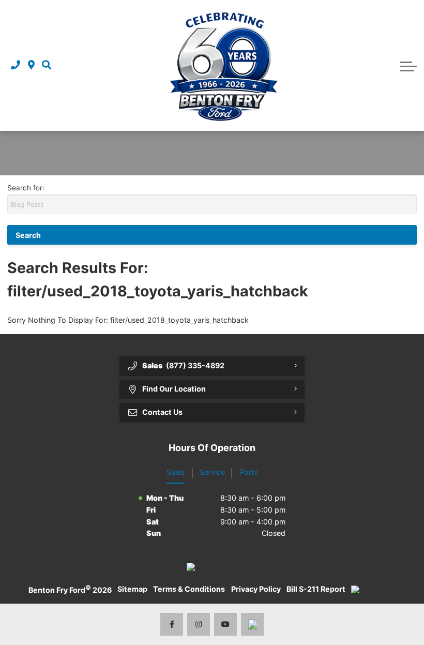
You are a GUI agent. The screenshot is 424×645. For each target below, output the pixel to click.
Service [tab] (212, 472)
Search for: (25, 188)
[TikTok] (252, 624)
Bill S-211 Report (315, 588)
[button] (46, 65)
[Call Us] (15, 65)
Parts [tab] (249, 472)
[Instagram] (198, 624)
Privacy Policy (256, 588)
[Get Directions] (31, 65)
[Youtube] (225, 624)
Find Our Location (174, 388)
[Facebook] (172, 624)
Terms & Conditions (189, 588)
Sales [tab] (175, 472)
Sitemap (132, 588)
